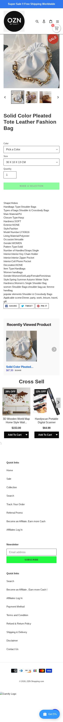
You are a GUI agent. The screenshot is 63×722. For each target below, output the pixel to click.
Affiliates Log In (14, 529)
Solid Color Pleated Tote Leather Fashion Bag (20, 367)
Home (9, 470)
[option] (18, 97)
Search (10, 495)
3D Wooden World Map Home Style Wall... (16, 420)
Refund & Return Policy (18, 623)
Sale (8, 478)
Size (6, 156)
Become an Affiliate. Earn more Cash (25, 521)
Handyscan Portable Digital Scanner (46, 420)
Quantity (7, 169)
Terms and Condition (17, 615)
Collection (11, 487)
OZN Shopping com (35, 681)
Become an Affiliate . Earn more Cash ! (26, 589)
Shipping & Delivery (16, 632)
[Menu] (57, 21)
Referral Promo (14, 512)
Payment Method (15, 606)
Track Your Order (15, 504)
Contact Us (12, 649)
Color (6, 143)
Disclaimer (12, 640)
